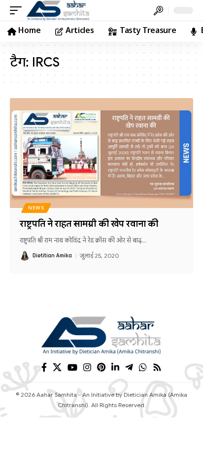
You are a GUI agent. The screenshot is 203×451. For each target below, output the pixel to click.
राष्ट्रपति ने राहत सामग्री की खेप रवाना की (89, 223)
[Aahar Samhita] (58, 10)
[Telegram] (129, 367)
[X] (57, 367)
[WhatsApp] (142, 367)
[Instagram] (87, 367)
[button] (18, 10)
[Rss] (157, 367)
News (36, 208)
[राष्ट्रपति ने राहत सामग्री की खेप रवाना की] (101, 153)
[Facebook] (44, 367)
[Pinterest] (101, 367)
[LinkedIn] (115, 367)
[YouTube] (72, 367)
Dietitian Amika (52, 255)
